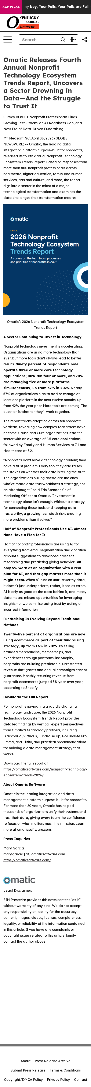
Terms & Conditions (65, 1070)
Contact (80, 1079)
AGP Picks (11, 7)
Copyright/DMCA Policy (23, 1079)
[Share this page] (85, 39)
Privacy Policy (58, 1079)
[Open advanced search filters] (73, 39)
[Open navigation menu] (7, 39)
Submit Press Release (28, 1070)
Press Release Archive (52, 1061)
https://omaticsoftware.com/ (27, 860)
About (25, 1061)
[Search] (63, 39)
